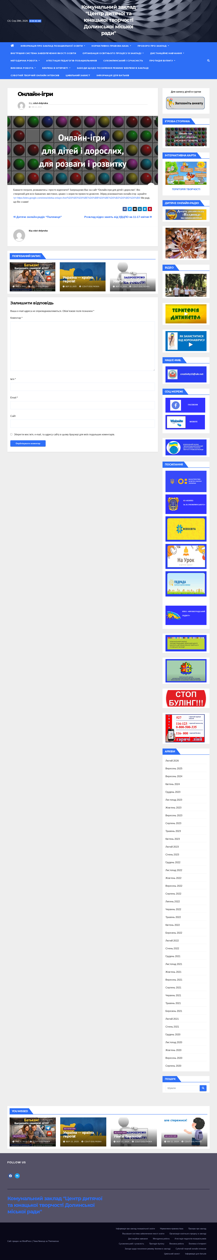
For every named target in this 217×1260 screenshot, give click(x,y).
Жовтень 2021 (173, 972)
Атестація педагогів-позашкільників (71, 60)
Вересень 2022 (173, 886)
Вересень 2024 (173, 776)
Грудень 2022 (172, 862)
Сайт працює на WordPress (19, 1241)
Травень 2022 (173, 917)
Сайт (13, 416)
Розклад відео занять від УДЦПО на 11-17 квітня (117, 216)
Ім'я (13, 379)
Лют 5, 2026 (21, 1142)
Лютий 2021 (172, 1019)
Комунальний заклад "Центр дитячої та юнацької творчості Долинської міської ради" (108, 20)
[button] (208, 60)
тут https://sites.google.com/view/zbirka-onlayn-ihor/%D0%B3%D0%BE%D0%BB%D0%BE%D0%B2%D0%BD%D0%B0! (76, 198)
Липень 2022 (172, 901)
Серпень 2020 (173, 1066)
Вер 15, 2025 (72, 1142)
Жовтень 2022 (173, 878)
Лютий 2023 (172, 847)
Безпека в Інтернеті (55, 68)
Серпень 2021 (173, 987)
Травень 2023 (173, 831)
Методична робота (24, 60)
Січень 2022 (172, 948)
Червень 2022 (173, 909)
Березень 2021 (173, 1011)
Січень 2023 (172, 854)
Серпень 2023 (173, 823)
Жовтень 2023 (173, 807)
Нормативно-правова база (110, 46)
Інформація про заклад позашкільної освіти (52, 46)
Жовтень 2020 (173, 1050)
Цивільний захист (78, 75)
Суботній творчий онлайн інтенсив (35, 75)
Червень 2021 (173, 995)
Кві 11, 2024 (173, 1142)
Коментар (16, 318)
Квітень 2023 (172, 839)
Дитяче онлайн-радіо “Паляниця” (39, 216)
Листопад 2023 (173, 800)
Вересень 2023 (173, 815)
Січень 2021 (172, 1026)
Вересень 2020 (173, 1058)
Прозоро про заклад (152, 46)
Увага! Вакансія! (127, 281)
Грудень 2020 (172, 1034)
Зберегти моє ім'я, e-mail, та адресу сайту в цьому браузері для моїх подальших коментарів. (64, 434)
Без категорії (19, 1136)
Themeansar (53, 1241)
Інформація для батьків (113, 75)
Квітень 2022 (172, 925)
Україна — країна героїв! (78, 279)
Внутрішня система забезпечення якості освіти (43, 53)
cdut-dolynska (40, 103)
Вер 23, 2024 (122, 1142)
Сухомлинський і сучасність (123, 60)
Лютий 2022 (172, 940)
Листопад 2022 (173, 870)
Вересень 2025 (173, 768)
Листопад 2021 (173, 964)
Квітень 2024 (172, 784)
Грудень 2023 (172, 792)
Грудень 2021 (172, 956)
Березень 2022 (173, 933)
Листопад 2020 (173, 1042)
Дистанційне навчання (166, 53)
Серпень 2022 (173, 893)
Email (14, 397)
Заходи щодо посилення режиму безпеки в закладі (113, 68)
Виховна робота (22, 68)
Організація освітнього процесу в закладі (112, 53)
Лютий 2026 (172, 760)
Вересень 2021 (173, 980)
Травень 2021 (173, 1003)
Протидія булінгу (161, 60)
